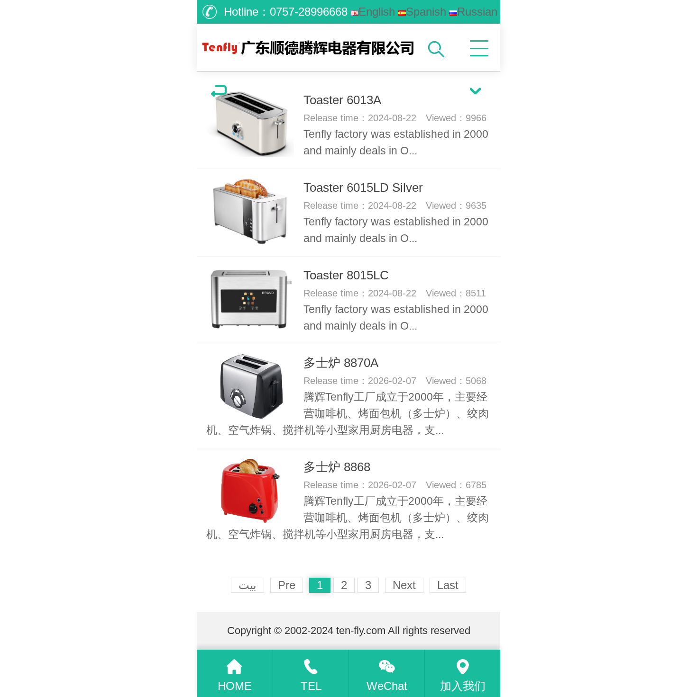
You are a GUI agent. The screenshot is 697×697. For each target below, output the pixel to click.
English (376, 11)
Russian (477, 11)
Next (404, 585)
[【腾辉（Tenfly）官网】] (310, 45)
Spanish (426, 11)
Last (448, 585)
